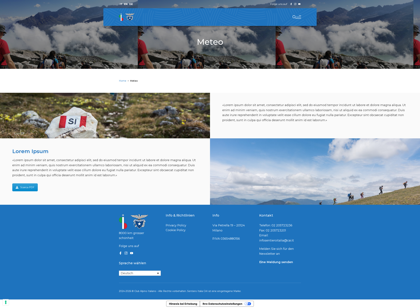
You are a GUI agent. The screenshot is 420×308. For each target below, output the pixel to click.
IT (121, 4)
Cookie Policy (176, 230)
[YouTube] (131, 253)
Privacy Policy (176, 225)
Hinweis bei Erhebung (183, 303)
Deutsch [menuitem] (127, 273)
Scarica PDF (27, 187)
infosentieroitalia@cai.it (276, 240)
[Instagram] (126, 253)
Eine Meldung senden (276, 262)
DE (131, 4)
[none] (140, 273)
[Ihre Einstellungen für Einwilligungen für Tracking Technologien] (6, 302)
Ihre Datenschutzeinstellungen (222, 303)
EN (126, 4)
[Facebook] (120, 253)
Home (122, 80)
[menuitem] (140, 273)
